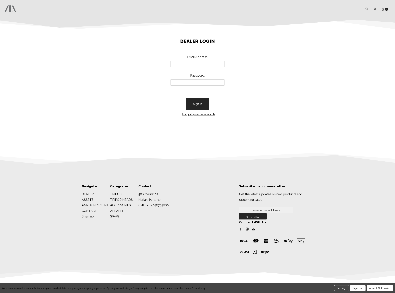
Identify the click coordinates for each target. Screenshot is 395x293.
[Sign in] (375, 9)
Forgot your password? (198, 114)
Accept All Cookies (379, 288)
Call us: (153, 205)
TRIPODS (116, 194)
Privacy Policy (198, 288)
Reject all (358, 288)
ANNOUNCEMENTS (96, 205)
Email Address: (197, 57)
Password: (197, 75)
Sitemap (88, 216)
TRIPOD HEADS (121, 200)
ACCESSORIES (120, 205)
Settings (341, 288)
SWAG (114, 216)
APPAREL (117, 211)
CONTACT (89, 211)
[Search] (367, 9)
